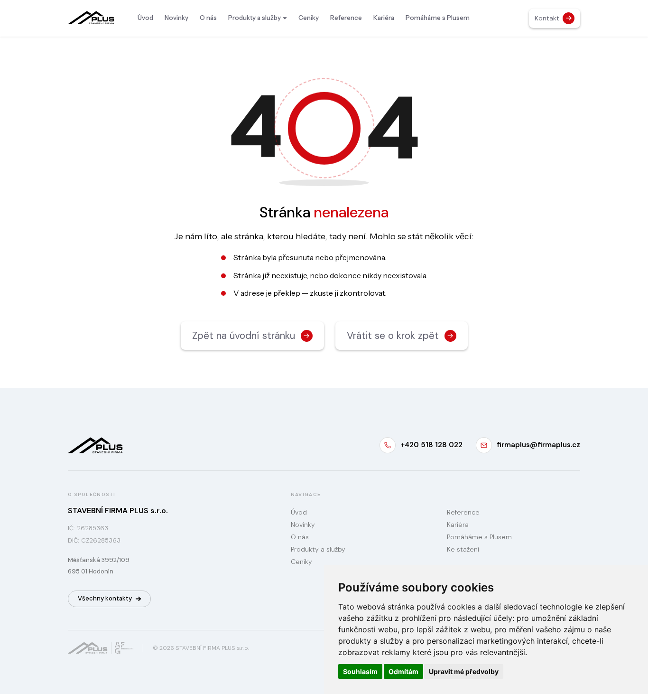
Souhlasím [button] (360, 671)
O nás (208, 17)
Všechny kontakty (105, 598)
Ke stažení (463, 549)
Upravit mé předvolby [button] (464, 671)
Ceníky (308, 17)
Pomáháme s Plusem (438, 17)
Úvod (145, 17)
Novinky (176, 17)
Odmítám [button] (403, 671)
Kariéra (383, 17)
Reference (346, 17)
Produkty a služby (254, 17)
